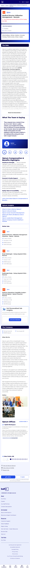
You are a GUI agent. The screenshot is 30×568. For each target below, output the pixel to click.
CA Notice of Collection (15, 558)
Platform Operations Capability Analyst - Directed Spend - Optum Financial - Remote (14, 294)
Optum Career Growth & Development (13, 212)
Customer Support (5, 521)
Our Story (3, 498)
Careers (3, 501)
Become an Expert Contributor (8, 515)
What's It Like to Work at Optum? (11, 209)
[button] (4, 152)
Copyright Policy (15, 549)
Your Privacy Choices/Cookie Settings (15, 556)
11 (27, 459)
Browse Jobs (4, 531)
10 (25, 459)
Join (23, 2)
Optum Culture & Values (9, 211)
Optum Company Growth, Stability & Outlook (12, 220)
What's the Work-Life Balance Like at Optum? (13, 215)
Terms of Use (15, 553)
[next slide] (7, 459)
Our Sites (3, 540)
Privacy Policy (15, 551)
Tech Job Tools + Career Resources (9, 529)
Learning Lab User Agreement (15, 544)
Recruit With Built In (6, 512)
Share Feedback (5, 523)
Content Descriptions (6, 506)
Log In (27, 2)
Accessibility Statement (15, 547)
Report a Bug (4, 526)
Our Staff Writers (5, 504)
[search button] (20, 2)
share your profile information (22, 479)
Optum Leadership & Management (12, 218)
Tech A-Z (3, 534)
